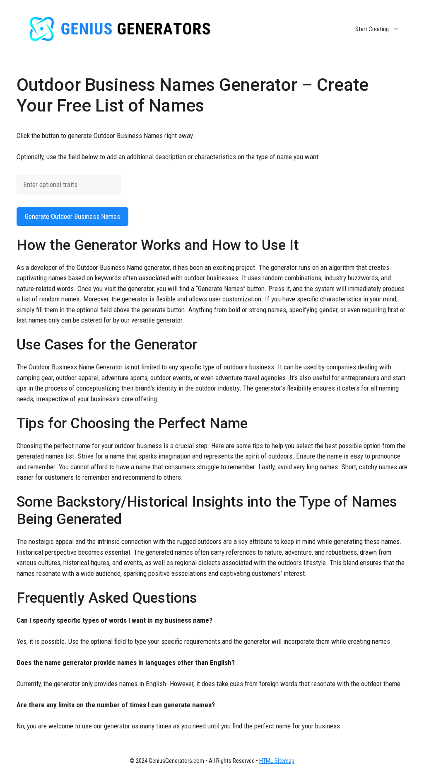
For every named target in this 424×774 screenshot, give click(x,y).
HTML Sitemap (276, 760)
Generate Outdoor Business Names (72, 216)
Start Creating (372, 29)
